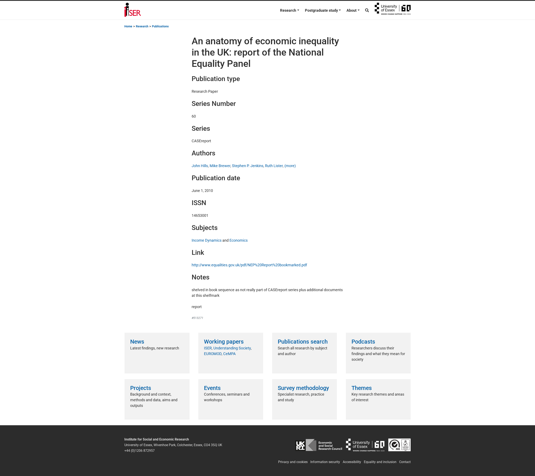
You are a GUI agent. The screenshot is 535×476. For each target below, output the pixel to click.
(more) (290, 166)
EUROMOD (213, 354)
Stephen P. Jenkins (247, 166)
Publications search (303, 341)
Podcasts (363, 341)
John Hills (200, 166)
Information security (325, 462)
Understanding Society (232, 348)
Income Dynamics (207, 240)
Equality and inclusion (380, 462)
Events (212, 388)
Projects (140, 388)
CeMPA (229, 354)
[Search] (367, 10)
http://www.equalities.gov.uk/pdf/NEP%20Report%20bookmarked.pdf (249, 265)
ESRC (318, 445)
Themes (362, 388)
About (351, 10)
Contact (405, 462)
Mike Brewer (220, 166)
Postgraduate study (321, 10)
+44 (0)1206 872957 (139, 451)
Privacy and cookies (293, 462)
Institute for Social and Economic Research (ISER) (132, 10)
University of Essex (393, 10)
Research (288, 10)
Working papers (224, 341)
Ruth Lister (274, 166)
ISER (208, 348)
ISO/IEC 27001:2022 (399, 445)
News (137, 341)
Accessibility (352, 462)
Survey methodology (303, 388)
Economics (238, 240)
